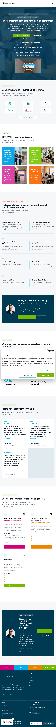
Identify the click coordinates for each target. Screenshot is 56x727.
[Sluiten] (13, 719)
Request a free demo (25, 317)
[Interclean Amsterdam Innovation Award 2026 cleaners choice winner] (33, 723)
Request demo (43, 631)
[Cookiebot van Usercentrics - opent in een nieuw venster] (48, 350)
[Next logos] (35, 117)
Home (30, 677)
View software (37, 35)
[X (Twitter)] (7, 694)
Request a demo (21, 35)
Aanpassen (27, 375)
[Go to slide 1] (24, 117)
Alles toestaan (45, 375)
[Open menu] (52, 3)
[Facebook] (3, 694)
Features (41, 30)
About (30, 683)
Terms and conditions (16, 723)
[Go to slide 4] (29, 117)
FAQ (46, 30)
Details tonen (48, 370)
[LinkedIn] (10, 694)
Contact (41, 317)
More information (13, 547)
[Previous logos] (20, 117)
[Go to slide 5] (31, 117)
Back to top (49, 723)
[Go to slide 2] (26, 117)
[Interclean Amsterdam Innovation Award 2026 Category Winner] (39, 723)
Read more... (7, 438)
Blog (30, 685)
